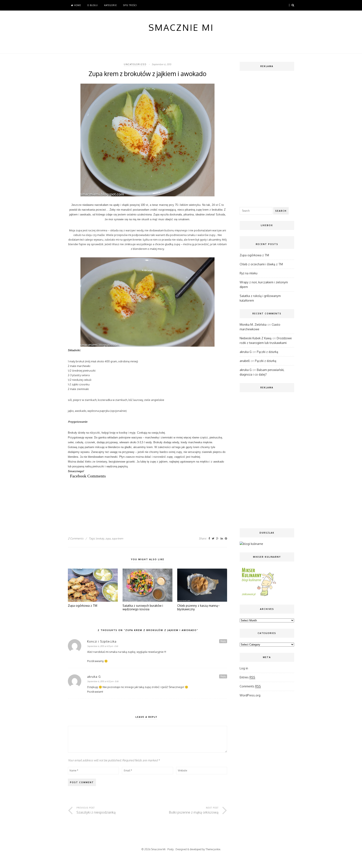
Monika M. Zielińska (253, 324)
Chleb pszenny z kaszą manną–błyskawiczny (198, 607)
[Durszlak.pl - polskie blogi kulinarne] (251, 544)
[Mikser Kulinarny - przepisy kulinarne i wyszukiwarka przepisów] (258, 596)
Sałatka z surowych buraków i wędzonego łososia (143, 607)
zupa (107, 538)
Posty (170, 849)
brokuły (100, 538)
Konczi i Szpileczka (101, 641)
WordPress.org (250, 695)
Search (281, 211)
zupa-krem (117, 538)
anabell (245, 361)
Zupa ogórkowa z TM (82, 605)
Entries (247, 677)
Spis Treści (130, 5)
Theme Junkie (213, 849)
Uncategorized (135, 64)
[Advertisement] (144, 496)
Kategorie (110, 5)
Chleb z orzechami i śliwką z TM (261, 264)
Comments (250, 686)
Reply (223, 641)
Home (77, 5)
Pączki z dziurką (267, 352)
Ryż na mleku (248, 273)
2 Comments (75, 538)
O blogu (92, 5)
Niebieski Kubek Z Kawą (256, 338)
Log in (244, 668)
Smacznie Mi (158, 849)
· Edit (116, 646)
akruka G (94, 676)
